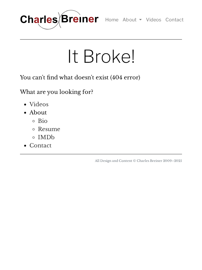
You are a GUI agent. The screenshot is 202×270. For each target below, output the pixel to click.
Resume (49, 129)
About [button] (130, 19)
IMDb (46, 137)
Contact (174, 19)
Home (111, 19)
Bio (43, 121)
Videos (153, 19)
